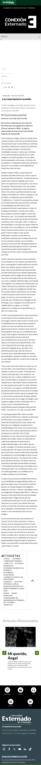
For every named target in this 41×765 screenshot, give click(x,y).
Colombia (16, 559)
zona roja (8, 605)
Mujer (14, 593)
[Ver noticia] (20, 637)
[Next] (37, 653)
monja (7, 593)
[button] (38, 41)
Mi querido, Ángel (17, 655)
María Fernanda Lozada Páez (16, 115)
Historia (18, 582)
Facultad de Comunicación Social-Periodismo (13, 577)
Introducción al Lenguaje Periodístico (14, 585)
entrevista (9, 566)
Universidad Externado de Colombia (14, 601)
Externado (9, 573)
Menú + (4, 36)
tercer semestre (11, 598)
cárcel (7, 559)
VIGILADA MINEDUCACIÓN (14, 756)
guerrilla (8, 582)
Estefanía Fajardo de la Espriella (14, 569)
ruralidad (8, 596)
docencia (19, 563)
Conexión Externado (13, 561)
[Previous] (4, 653)
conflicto (8, 563)
